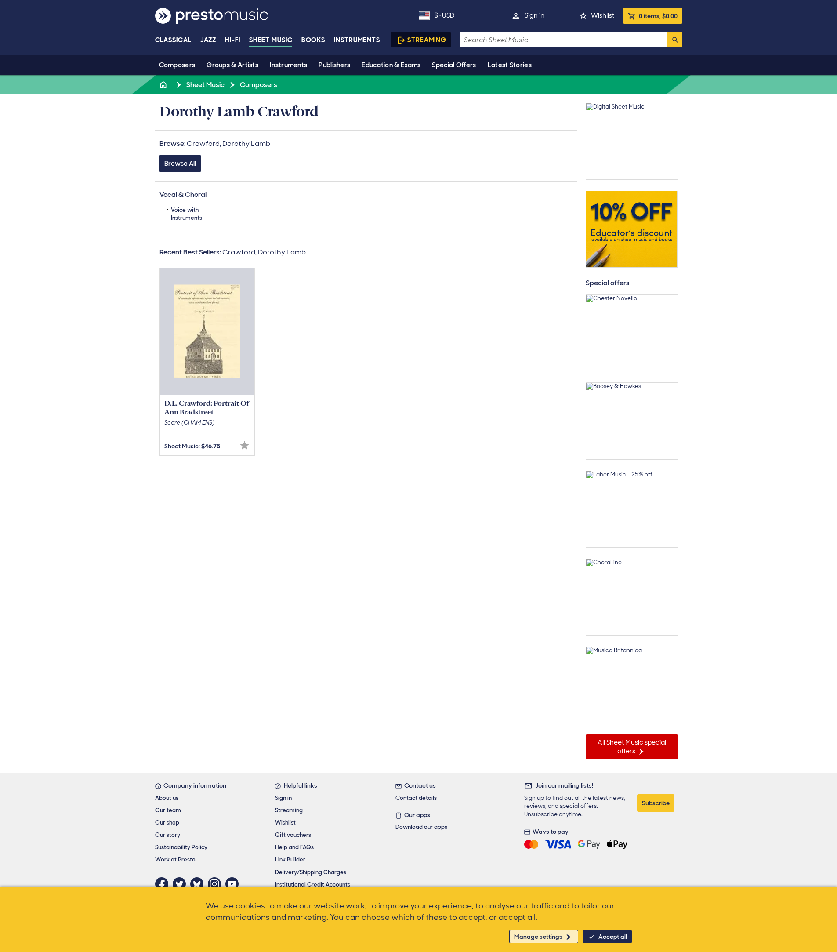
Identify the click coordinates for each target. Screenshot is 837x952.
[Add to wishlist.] (244, 445)
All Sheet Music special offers (632, 747)
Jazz (208, 40)
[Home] (164, 84)
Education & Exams (391, 65)
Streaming (426, 40)
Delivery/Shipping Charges (310, 872)
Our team (168, 810)
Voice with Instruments (186, 214)
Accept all (612, 937)
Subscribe (656, 803)
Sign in (534, 15)
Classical (173, 40)
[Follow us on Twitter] (181, 883)
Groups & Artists (232, 65)
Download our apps (421, 827)
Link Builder (290, 859)
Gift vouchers (293, 835)
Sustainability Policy (181, 847)
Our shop (167, 822)
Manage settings (538, 937)
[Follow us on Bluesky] (199, 883)
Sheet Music (271, 40)
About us (166, 798)
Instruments (288, 65)
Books (313, 40)
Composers (177, 65)
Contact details (416, 798)
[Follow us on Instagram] (216, 883)
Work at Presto (175, 859)
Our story (167, 835)
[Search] (674, 39)
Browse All (180, 163)
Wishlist (602, 15)
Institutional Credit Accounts (312, 884)
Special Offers (454, 65)
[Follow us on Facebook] (164, 883)
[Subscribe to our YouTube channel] (234, 883)
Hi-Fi (232, 40)
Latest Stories (510, 65)
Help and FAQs (294, 847)
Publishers (334, 65)
